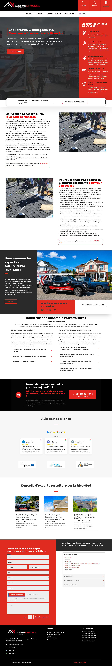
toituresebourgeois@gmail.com (16, 644)
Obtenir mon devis (41, 617)
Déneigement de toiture (52, 639)
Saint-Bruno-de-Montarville (72, 567)
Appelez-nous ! (15, 51)
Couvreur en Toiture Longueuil (88, 641)
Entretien (62, 519)
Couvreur (34, 519)
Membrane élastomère (52, 638)
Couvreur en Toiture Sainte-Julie (89, 635)
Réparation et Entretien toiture (54, 634)
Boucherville (68, 557)
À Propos (29, 14)
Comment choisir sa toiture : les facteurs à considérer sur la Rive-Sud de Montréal (26, 516)
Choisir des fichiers (17, 595)
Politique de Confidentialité (79, 662)
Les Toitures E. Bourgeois (24, 519)
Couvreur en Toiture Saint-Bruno (89, 637)
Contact (11, 301)
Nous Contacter (69, 14)
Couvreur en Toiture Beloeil (88, 639)
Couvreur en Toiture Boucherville (89, 633)
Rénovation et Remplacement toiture (55, 632)
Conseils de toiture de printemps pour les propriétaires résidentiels (53, 516)
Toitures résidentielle (21, 521)
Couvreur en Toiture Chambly (88, 631)
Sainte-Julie (68, 561)
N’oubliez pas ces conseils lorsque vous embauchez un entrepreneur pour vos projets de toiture (84, 516)
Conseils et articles (54, 14)
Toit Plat (49, 636)
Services (39, 14)
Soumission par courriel (93, 304)
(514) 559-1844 (49, 310)
